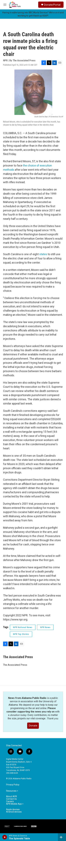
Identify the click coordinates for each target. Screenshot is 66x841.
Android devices (14, 812)
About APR (11, 796)
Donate (33, 725)
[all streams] (62, 837)
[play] (5, 837)
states (43, 254)
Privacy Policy (12, 785)
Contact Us (11, 799)
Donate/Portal (52, 4)
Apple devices (13, 809)
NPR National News (22, 627)
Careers (10, 801)
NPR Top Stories (21, 634)
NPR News (45, 627)
